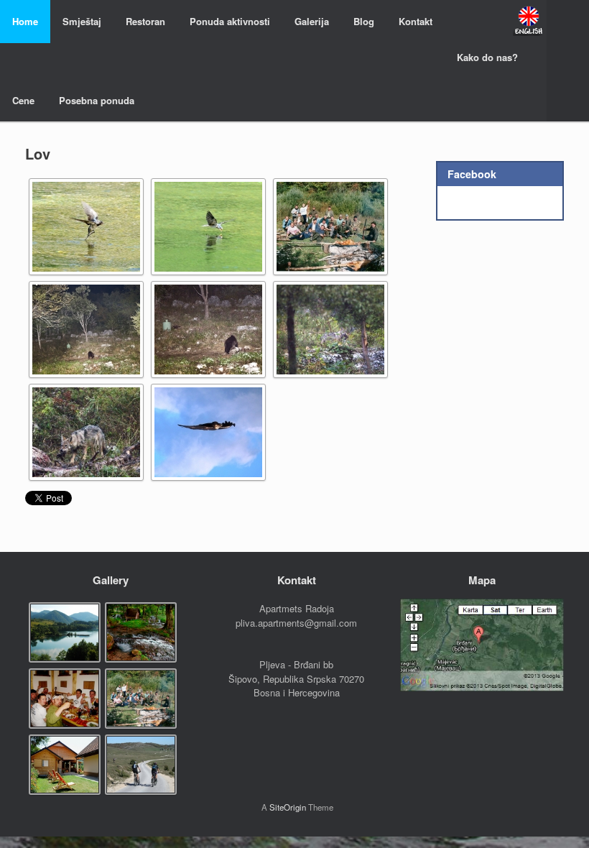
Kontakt (415, 21)
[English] (528, 20)
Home (25, 21)
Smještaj (81, 21)
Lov (37, 153)
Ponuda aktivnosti (230, 21)
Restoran (145, 21)
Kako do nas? (487, 57)
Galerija (311, 21)
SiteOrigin (287, 807)
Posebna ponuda (96, 100)
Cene (23, 100)
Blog (363, 21)
